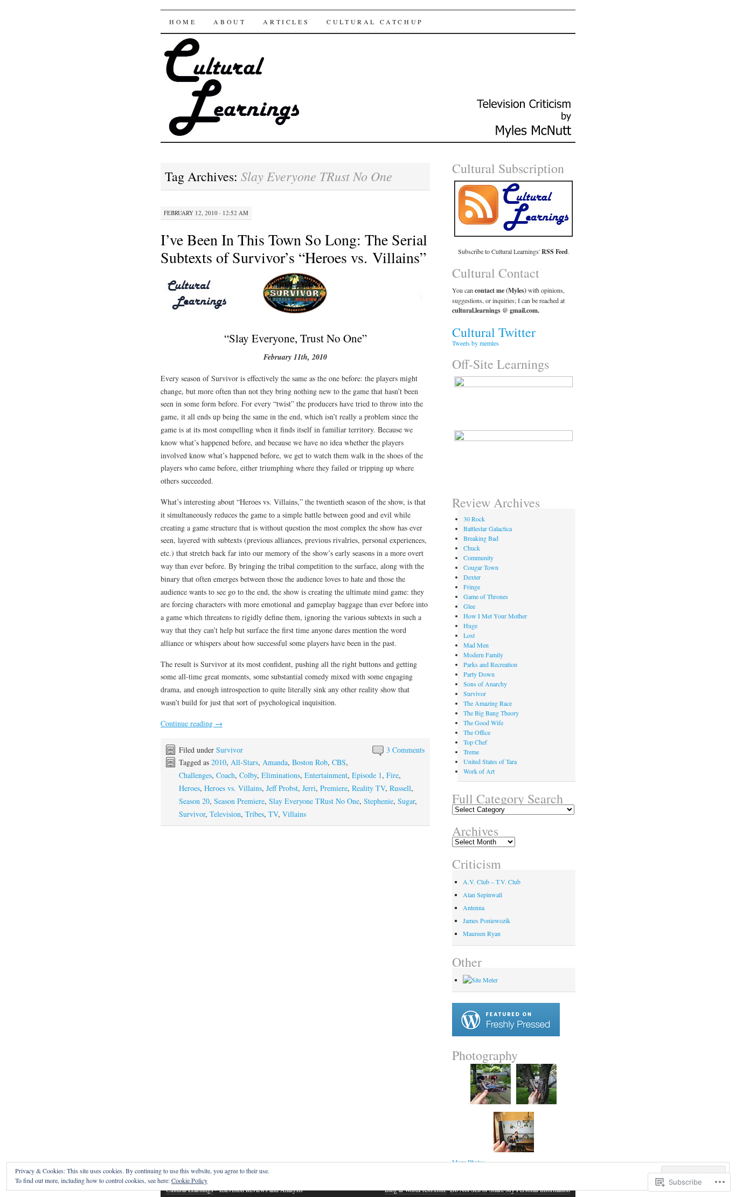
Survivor (229, 750)
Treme (471, 751)
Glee (469, 606)
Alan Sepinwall (482, 894)
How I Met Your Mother (495, 615)
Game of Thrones (485, 596)
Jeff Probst (282, 788)
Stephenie (378, 801)
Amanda (275, 762)
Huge (470, 625)
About (229, 21)
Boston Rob (310, 762)
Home (182, 21)
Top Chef (475, 742)
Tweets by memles (475, 343)
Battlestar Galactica (487, 528)
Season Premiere (239, 801)
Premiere (334, 788)
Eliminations (280, 775)
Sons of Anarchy (485, 683)
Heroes (189, 788)
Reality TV (368, 788)
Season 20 (194, 801)
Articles (286, 21)
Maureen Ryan (482, 933)
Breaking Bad (480, 538)
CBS (339, 762)
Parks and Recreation (490, 664)
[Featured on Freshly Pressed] (506, 1033)
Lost (469, 635)
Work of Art (479, 771)
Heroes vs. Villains (233, 788)
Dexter (472, 577)
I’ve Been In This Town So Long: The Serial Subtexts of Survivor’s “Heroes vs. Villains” (294, 248)
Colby (248, 775)
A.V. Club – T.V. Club (491, 881)
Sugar (406, 801)
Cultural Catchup (375, 21)
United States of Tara (490, 761)
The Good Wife (483, 722)
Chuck (471, 548)
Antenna (473, 907)
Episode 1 (367, 775)
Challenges (195, 775)
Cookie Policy (189, 1180)
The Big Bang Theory (491, 712)
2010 (218, 762)
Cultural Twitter (494, 332)
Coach (225, 775)
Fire (392, 775)
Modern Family (483, 654)
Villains (294, 814)
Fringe (471, 586)
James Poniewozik (486, 920)
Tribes (254, 814)
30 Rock (474, 518)
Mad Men (476, 645)
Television (225, 814)
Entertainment (326, 775)
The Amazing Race (487, 703)
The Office (476, 732)
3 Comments (405, 750)
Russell (400, 788)
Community (478, 557)
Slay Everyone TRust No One (314, 801)
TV (273, 814)
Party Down (479, 674)
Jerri (309, 788)
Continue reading (192, 723)
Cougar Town (480, 567)
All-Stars (244, 762)
